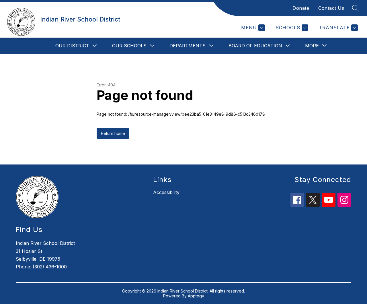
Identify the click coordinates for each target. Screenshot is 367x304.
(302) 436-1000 (50, 267)
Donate (300, 8)
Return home (113, 133)
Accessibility (166, 192)
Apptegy (196, 295)
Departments (187, 46)
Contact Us (331, 8)
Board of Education (255, 46)
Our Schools (129, 46)
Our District (72, 46)
